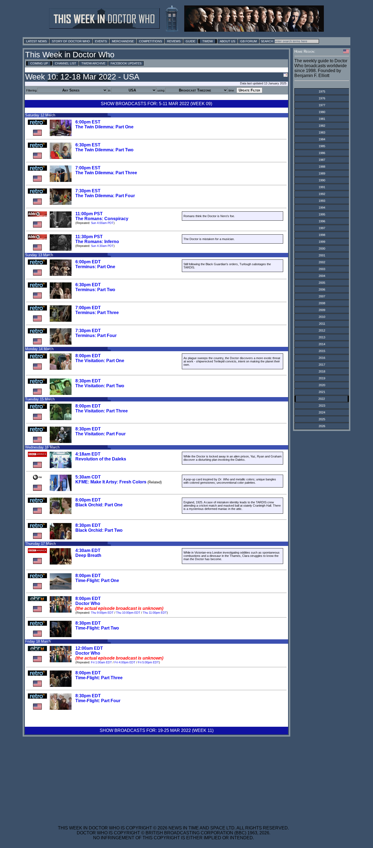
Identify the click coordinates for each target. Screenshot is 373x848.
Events (101, 41)
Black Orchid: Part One (99, 505)
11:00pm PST (89, 213)
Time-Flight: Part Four (97, 700)
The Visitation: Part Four (100, 434)
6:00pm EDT (88, 261)
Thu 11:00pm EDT (155, 612)
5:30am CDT (88, 477)
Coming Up (39, 63)
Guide (190, 41)
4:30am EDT (87, 550)
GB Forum (248, 41)
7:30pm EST (87, 190)
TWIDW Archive (93, 63)
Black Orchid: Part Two (99, 530)
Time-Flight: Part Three (99, 677)
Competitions (150, 41)
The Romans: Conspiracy (101, 218)
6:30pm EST (87, 145)
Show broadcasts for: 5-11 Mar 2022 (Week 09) (156, 103)
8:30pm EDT (88, 381)
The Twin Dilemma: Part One (104, 127)
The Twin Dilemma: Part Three (106, 172)
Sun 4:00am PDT (102, 222)
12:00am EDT (89, 648)
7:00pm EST (87, 168)
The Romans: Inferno (97, 241)
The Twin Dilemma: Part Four (105, 195)
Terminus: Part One (95, 266)
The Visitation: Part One (99, 360)
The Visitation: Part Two (99, 385)
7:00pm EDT (88, 307)
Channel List (65, 63)
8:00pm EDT (88, 355)
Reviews (173, 41)
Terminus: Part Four (96, 335)
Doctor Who (87, 603)
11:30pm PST (89, 236)
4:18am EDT (87, 454)
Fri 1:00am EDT (101, 662)
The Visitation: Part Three (101, 411)
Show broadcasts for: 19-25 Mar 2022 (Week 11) (157, 730)
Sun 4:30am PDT (102, 245)
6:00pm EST (87, 122)
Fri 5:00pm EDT (148, 662)
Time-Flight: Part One (97, 580)
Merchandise (123, 41)
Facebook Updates (126, 63)
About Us (227, 41)
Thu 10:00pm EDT (128, 612)
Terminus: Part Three (97, 312)
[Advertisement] (173, 777)
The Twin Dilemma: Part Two (104, 149)
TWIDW (207, 41)
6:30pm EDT (88, 284)
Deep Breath (88, 555)
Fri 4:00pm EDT (124, 662)
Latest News (36, 41)
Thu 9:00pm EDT (102, 612)
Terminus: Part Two (95, 289)
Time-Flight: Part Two (97, 628)
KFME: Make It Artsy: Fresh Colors (110, 482)
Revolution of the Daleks (100, 459)
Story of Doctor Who (71, 41)
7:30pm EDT (88, 330)
